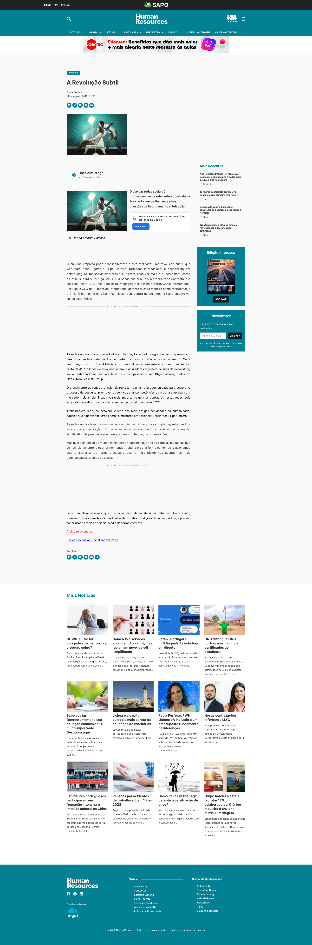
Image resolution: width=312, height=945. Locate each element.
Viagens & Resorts (207, 910)
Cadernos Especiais (226, 32)
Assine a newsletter (145, 907)
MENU (47, 5)
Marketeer (203, 902)
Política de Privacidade (147, 911)
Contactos (140, 890)
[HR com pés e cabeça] (232, 19)
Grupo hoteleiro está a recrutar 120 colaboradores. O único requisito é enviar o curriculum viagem (222, 804)
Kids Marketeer (206, 898)
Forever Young (205, 894)
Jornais (65, 5)
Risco (200, 906)
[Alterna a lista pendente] (83, 32)
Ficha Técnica (142, 898)
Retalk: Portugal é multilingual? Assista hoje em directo (178, 643)
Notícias (75, 32)
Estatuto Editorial (144, 894)
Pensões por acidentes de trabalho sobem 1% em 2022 (133, 800)
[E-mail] (91, 105)
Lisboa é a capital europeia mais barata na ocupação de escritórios (132, 720)
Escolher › (141, 226)
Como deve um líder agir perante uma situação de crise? (178, 800)
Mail (56, 5)
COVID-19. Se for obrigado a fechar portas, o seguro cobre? (87, 643)
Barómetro (153, 32)
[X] (74, 105)
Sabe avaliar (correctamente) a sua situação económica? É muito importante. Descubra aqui (85, 724)
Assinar (221, 299)
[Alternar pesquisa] (69, 19)
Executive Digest (207, 890)
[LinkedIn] (80, 105)
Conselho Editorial (198, 32)
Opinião (93, 32)
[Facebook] (69, 105)
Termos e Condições (146, 903)
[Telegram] (97, 557)
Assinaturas (141, 886)
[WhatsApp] (86, 105)
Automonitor (204, 886)
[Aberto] (243, 19)
